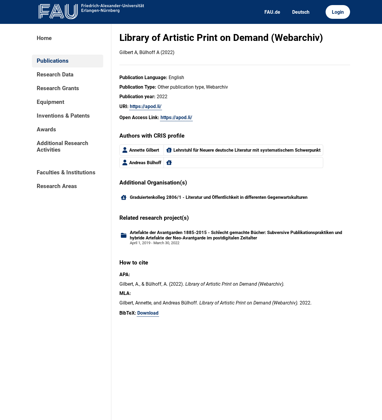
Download (147, 313)
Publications (53, 61)
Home (44, 38)
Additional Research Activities (62, 146)
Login (338, 12)
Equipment (50, 102)
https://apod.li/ (145, 106)
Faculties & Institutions (66, 172)
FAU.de (272, 12)
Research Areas (57, 186)
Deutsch (300, 12)
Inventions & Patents (63, 116)
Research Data (55, 74)
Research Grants (58, 88)
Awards (46, 129)
